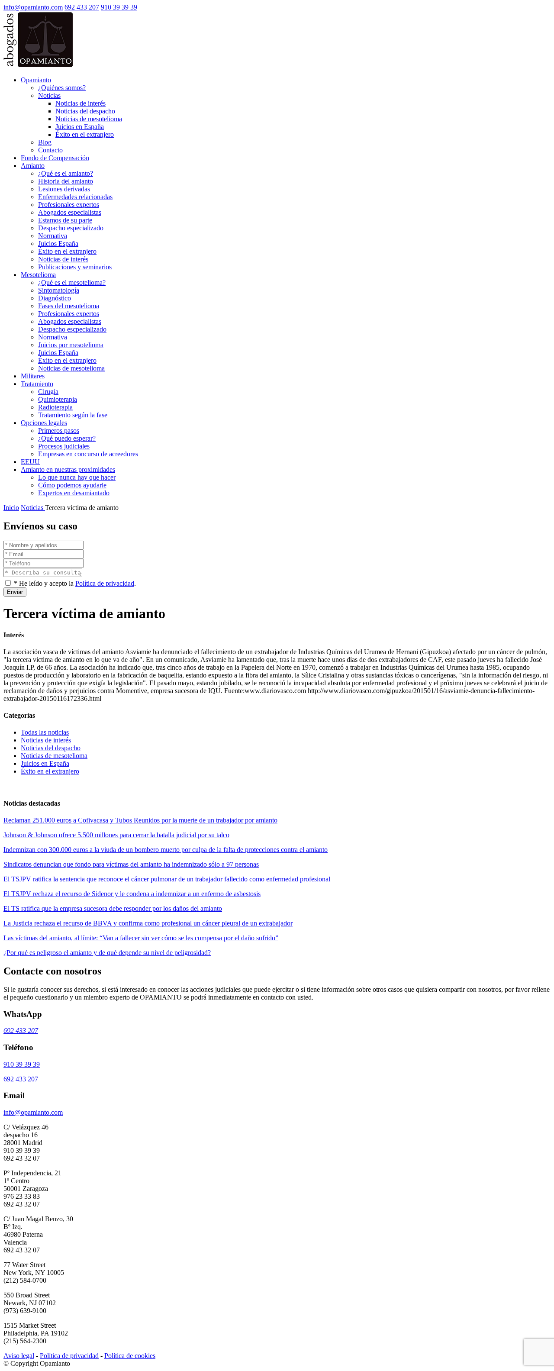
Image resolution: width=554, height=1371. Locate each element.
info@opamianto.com (33, 7)
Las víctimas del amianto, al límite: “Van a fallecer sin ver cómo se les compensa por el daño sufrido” (140, 938)
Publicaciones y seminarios (75, 267)
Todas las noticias (45, 732)
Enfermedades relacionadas (75, 196)
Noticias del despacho (85, 111)
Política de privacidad (104, 583)
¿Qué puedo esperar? (67, 438)
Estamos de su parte (65, 220)
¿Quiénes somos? (62, 87)
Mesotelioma (38, 274)
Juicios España (58, 243)
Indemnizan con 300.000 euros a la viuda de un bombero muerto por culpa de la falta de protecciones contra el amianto (165, 849)
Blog (45, 142)
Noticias (49, 95)
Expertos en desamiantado (74, 493)
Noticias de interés (80, 103)
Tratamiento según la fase (72, 415)
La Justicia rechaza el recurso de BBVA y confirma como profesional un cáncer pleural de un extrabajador (148, 923)
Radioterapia (55, 407)
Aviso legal (18, 1355)
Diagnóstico (54, 298)
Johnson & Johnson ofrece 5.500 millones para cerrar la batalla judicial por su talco (116, 835)
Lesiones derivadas (64, 189)
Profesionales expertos (68, 204)
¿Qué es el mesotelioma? (72, 282)
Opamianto (36, 80)
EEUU (30, 461)
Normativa (52, 235)
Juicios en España (79, 126)
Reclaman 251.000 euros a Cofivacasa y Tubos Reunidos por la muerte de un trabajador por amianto (140, 820)
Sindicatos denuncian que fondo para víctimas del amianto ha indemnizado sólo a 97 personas (131, 864)
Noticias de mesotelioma (88, 119)
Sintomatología (58, 290)
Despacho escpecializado (72, 329)
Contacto (50, 150)
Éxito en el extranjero (84, 134)
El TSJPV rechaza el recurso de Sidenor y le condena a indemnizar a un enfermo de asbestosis (132, 893)
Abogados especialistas (69, 212)
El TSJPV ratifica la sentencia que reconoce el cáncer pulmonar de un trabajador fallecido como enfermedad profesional (166, 879)
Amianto (33, 165)
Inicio (11, 507)
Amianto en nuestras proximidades (68, 469)
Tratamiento (37, 383)
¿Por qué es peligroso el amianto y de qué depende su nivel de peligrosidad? (107, 952)
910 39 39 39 (119, 7)
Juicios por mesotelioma (70, 344)
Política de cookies (129, 1355)
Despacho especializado (70, 228)
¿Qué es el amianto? (65, 173)
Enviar (15, 592)
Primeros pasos (58, 430)
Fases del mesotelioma (68, 306)
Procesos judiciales (64, 446)
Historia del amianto (65, 181)
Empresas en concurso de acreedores (88, 454)
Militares (33, 376)
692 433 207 (81, 7)
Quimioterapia (57, 399)
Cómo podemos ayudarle (72, 485)
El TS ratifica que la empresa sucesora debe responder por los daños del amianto (112, 908)
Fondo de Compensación (55, 157)
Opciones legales (44, 422)
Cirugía (48, 391)
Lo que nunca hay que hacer (77, 477)
